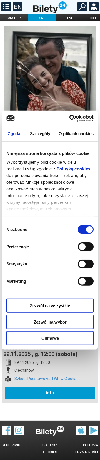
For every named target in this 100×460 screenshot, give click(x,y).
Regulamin (11, 445)
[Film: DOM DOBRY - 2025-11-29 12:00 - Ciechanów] (50, 92)
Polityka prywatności (86, 448)
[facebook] (6, 433)
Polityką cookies (74, 168)
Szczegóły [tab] (40, 133)
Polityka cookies (50, 448)
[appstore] (81, 433)
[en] (17, 10)
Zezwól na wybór (50, 321)
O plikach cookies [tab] (76, 133)
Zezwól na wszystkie (50, 305)
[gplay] (93, 433)
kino (42, 18)
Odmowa (50, 338)
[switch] (86, 246)
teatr (69, 18)
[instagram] (19, 433)
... (93, 17)
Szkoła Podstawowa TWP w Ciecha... (46, 379)
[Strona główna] (50, 12)
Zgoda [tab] (14, 133)
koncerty (14, 18)
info (50, 393)
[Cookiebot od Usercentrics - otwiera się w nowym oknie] (71, 118)
